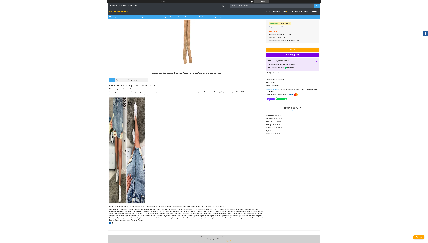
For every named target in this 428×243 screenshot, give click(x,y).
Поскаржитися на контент (209, 241)
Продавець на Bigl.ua (214, 239)
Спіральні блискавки (147, 17)
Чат (420, 237)
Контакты (298, 12)
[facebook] (110, 224)
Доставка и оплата (311, 12)
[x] (112, 224)
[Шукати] (317, 6)
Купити (292, 50)
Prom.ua (224, 237)
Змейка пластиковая (116, 95)
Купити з (289, 55)
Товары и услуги (279, 12)
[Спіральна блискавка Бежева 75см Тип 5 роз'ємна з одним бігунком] (274, 147)
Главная (268, 12)
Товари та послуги (118, 17)
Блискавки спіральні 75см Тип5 (166, 17)
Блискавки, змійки (132, 17)
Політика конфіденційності (226, 241)
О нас (291, 12)
